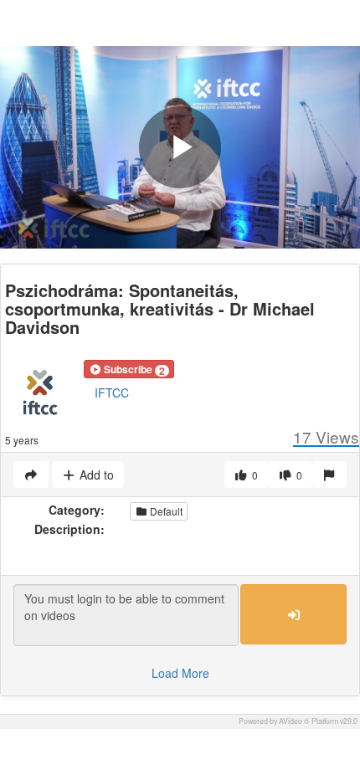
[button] (129, 369)
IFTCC (112, 392)
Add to (95, 474)
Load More (180, 673)
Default (165, 511)
